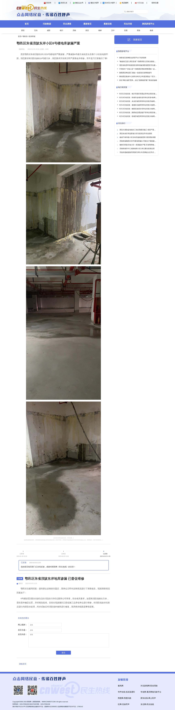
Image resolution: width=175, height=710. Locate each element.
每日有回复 (122, 87)
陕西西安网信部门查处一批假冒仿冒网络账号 (135, 73)
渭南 (74, 30)
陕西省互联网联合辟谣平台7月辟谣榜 (132, 58)
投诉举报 (32, 36)
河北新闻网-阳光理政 (149, 686)
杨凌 (151, 30)
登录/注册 (155, 3)
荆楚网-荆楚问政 (124, 698)
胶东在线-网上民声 (148, 698)
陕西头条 (64, 3)
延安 (87, 30)
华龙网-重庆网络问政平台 (151, 692)
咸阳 (48, 30)
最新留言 (87, 24)
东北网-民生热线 (147, 704)
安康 (125, 30)
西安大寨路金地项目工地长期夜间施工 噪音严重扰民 (138, 130)
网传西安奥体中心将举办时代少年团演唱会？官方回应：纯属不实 (142, 76)
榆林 (100, 30)
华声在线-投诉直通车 (126, 692)
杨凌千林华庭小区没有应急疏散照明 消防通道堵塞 (138, 137)
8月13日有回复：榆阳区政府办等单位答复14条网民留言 (139, 109)
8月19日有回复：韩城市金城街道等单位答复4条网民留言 (139, 97)
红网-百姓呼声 (123, 704)
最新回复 (108, 24)
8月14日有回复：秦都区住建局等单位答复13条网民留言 (139, 105)
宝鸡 (35, 30)
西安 (23, 30)
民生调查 (67, 24)
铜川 (61, 30)
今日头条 (140, 3)
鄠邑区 (25, 36)
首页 (27, 24)
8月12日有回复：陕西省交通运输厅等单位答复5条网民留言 (140, 112)
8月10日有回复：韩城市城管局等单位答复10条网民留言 (139, 116)
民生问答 (128, 24)
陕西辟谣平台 (148, 24)
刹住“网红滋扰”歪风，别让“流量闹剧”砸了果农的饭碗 (138, 80)
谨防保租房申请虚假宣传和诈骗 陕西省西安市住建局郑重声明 (141, 65)
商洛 (138, 30)
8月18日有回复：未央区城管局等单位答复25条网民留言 (139, 101)
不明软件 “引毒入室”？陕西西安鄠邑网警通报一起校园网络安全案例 (143, 69)
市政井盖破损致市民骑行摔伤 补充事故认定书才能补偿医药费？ (142, 152)
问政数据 (47, 24)
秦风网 (120, 686)
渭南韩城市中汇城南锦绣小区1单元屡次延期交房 (137, 148)
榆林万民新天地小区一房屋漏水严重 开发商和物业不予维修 (141, 145)
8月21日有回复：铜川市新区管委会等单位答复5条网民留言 (140, 94)
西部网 (48, 3)
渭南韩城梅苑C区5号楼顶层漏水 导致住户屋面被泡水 (139, 141)
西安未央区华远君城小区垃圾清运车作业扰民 (136, 133)
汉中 (113, 30)
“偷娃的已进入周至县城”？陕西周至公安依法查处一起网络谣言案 (142, 61)
